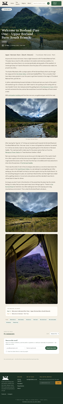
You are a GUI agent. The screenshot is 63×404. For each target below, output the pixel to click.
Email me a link (51, 348)
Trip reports (17, 3)
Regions (24, 3)
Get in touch (55, 3)
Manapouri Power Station (12, 152)
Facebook (4, 394)
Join (58, 383)
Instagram (10, 394)
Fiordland (19, 383)
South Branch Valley (24, 169)
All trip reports (7, 9)
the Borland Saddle (27, 163)
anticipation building (14, 95)
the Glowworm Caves (47, 87)
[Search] (48, 3)
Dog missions (20, 386)
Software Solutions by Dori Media (31, 401)
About (29, 3)
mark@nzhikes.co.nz (32, 379)
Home (12, 3)
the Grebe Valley (21, 74)
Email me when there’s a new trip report (18, 351)
